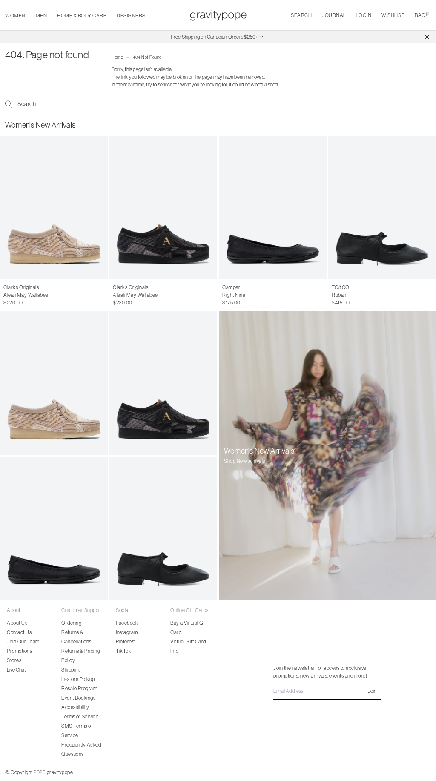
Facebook (127, 623)
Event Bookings (78, 698)
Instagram (127, 632)
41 (271, 295)
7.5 (23, 295)
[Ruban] (382, 207)
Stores (14, 660)
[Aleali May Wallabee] (54, 207)
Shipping (70, 669)
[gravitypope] (218, 15)
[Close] (427, 37)
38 (244, 295)
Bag (423, 15)
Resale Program (79, 688)
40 (262, 295)
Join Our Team (23, 641)
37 (234, 295)
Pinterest (126, 641)
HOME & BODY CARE (81, 15)
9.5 (56, 295)
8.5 (39, 295)
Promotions (19, 651)
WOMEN (15, 15)
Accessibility (75, 707)
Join (372, 691)
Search (301, 15)
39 (253, 295)
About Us (17, 623)
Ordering (71, 623)
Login (364, 15)
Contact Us (19, 632)
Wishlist (393, 15)
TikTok (123, 651)
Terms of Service (79, 716)
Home (117, 57)
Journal (334, 15)
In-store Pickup (78, 679)
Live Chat (16, 669)
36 (225, 295)
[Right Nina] (273, 207)
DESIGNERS (131, 15)
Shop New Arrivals (244, 461)
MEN (41, 15)
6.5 (7, 295)
